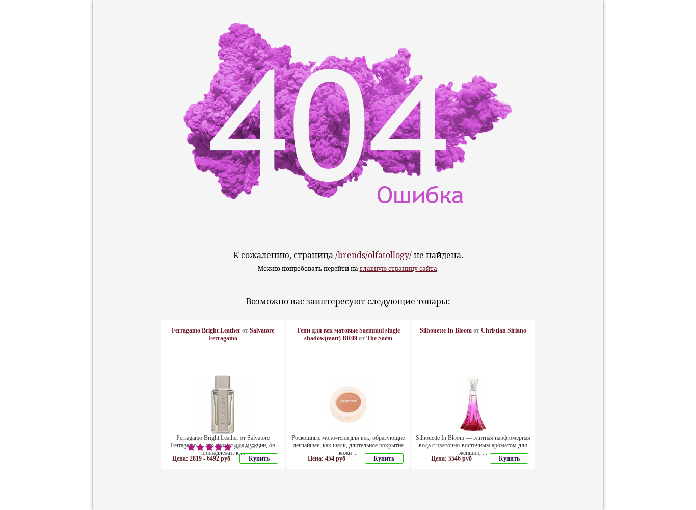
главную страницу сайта (398, 268)
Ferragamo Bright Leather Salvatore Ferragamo (223, 334)
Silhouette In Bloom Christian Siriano (473, 330)
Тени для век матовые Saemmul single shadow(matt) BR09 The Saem (348, 334)
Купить (259, 458)
